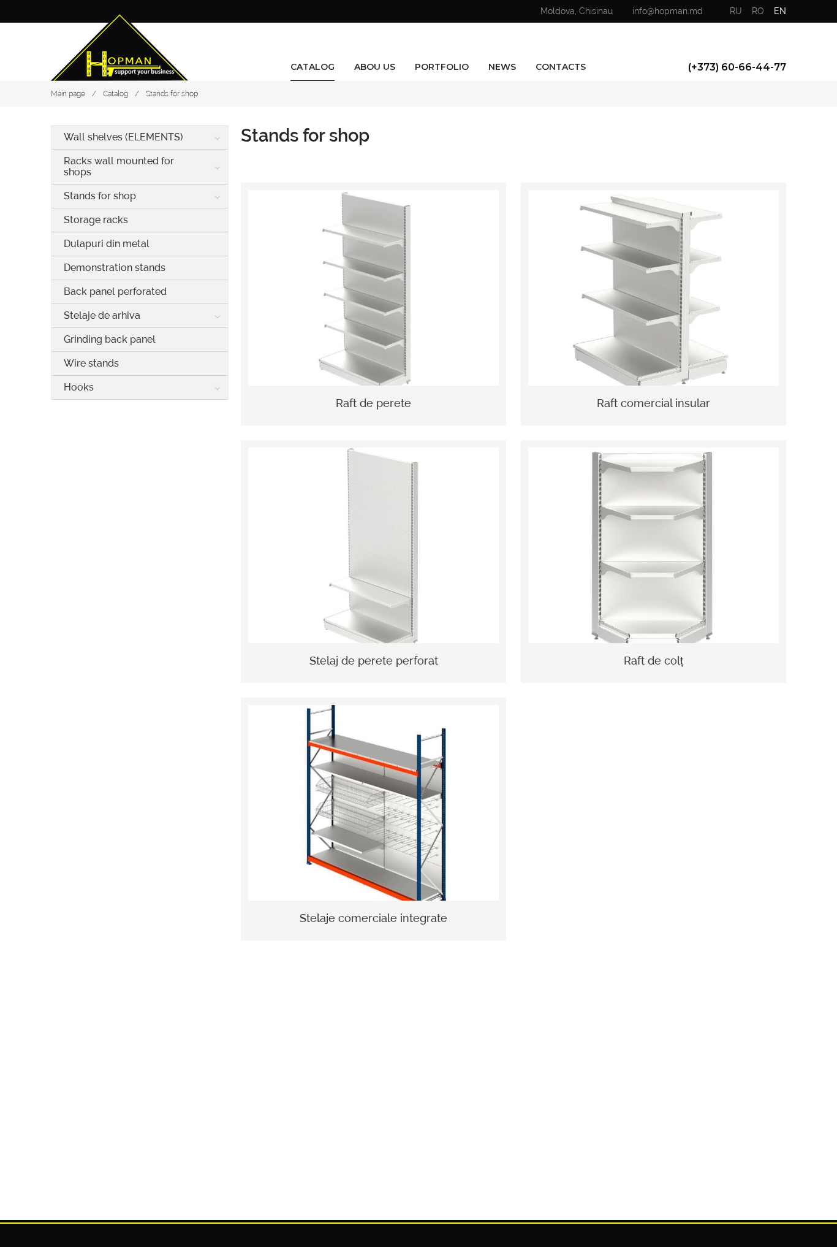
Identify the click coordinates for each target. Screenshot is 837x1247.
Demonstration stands (114, 267)
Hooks (79, 387)
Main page (68, 94)
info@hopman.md (667, 11)
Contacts (561, 66)
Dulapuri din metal (107, 244)
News (502, 66)
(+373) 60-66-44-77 (737, 67)
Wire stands (91, 363)
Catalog (312, 66)
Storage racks (96, 220)
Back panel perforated (115, 291)
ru (736, 11)
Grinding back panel (110, 339)
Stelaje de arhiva (102, 315)
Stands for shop (172, 94)
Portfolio (442, 66)
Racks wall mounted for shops (119, 166)
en (780, 11)
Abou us (374, 66)
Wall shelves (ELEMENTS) (123, 137)
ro (758, 11)
